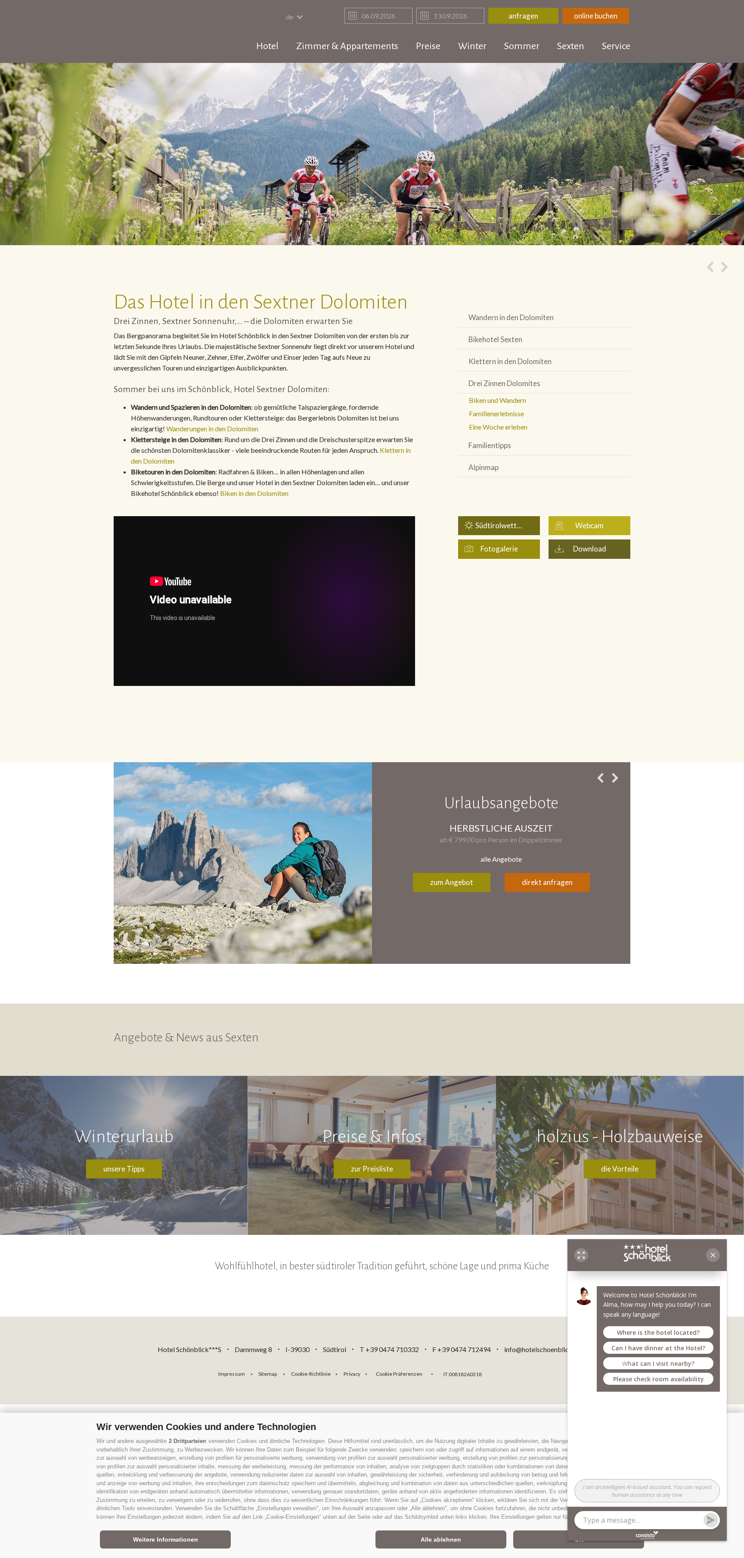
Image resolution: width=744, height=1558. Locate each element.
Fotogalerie (499, 548)
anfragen (523, 15)
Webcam (589, 525)
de (290, 16)
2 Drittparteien (187, 1441)
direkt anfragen (547, 882)
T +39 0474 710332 (389, 1349)
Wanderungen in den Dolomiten (212, 428)
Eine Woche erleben (498, 427)
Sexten (570, 46)
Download (589, 548)
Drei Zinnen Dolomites (504, 383)
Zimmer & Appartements (347, 46)
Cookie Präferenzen (399, 1374)
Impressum (231, 1374)
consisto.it (510, 1373)
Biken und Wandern (497, 400)
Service (616, 46)
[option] (372, 154)
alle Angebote (501, 859)
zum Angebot (451, 882)
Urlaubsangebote (501, 803)
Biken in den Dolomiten (254, 493)
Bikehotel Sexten (495, 339)
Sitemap (267, 1374)
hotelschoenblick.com (164, 32)
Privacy (352, 1374)
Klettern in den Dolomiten (510, 361)
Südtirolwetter (499, 525)
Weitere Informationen (165, 1539)
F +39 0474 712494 (462, 1349)
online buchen (595, 15)
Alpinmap (483, 467)
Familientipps (489, 445)
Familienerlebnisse (496, 413)
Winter (472, 46)
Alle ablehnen (441, 1539)
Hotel (267, 46)
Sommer (521, 46)
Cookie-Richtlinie (311, 1374)
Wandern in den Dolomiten (511, 317)
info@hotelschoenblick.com (545, 1349)
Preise (428, 46)
